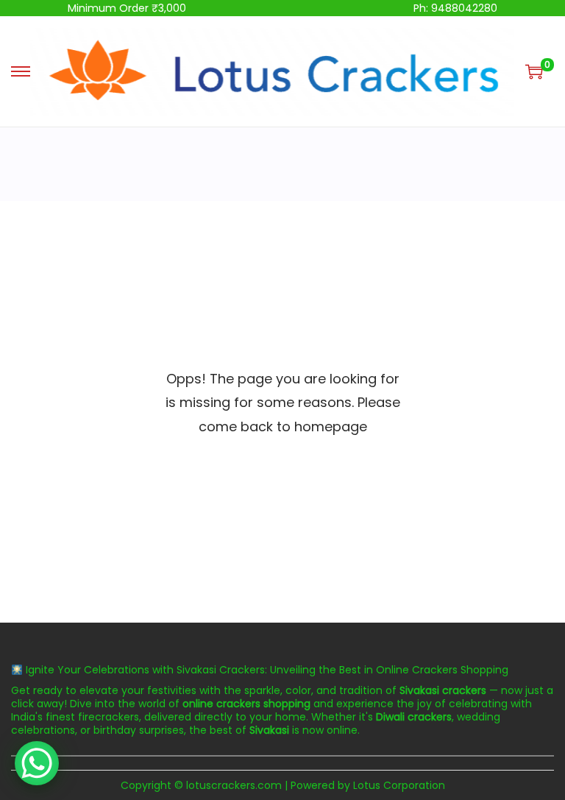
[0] (534, 71)
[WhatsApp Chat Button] (37, 763)
